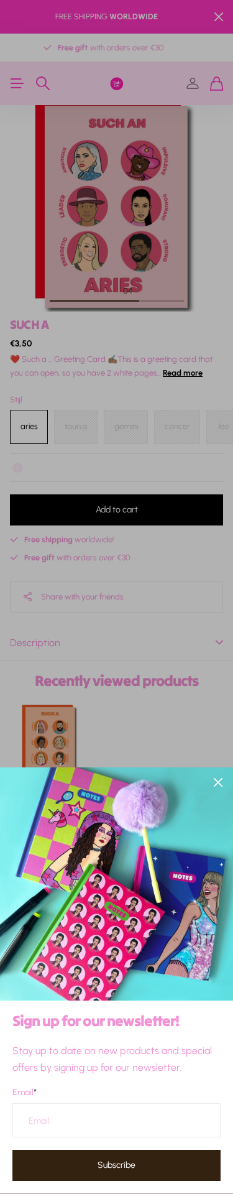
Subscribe (116, 1165)
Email (24, 1092)
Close (218, 782)
